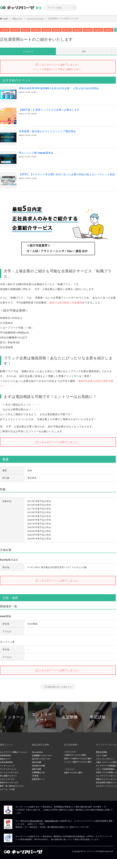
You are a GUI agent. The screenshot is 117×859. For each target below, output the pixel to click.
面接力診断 (36, 769)
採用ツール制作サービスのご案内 (77, 758)
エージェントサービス (9, 772)
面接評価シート (38, 779)
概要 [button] (84, 51)
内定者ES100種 (38, 766)
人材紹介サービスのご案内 (75, 755)
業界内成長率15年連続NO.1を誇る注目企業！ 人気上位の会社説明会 (59, 88)
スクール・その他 (7, 789)
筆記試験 (98, 717)
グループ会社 (101, 755)
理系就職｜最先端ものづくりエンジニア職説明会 (47, 131)
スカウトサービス (7, 779)
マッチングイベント (8, 769)
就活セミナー (5, 759)
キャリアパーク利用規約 (106, 766)
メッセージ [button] (28, 51)
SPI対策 (35, 776)
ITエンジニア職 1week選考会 (36, 152)
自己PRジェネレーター (41, 759)
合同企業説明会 (6, 762)
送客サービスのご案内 (73, 772)
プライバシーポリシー (105, 759)
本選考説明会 (5, 755)
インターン (14, 717)
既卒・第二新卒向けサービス (12, 786)
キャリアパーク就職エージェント (13, 752)
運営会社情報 (101, 752)
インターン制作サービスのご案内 (77, 762)
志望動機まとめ (38, 772)
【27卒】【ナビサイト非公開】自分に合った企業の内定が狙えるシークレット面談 (67, 174)
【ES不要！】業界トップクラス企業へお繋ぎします (49, 109)
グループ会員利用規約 (105, 769)
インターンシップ (7, 766)
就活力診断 (36, 762)
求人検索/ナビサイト (8, 776)
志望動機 (70, 717)
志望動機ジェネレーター (42, 755)
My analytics (37, 752)
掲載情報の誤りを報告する (59, 686)
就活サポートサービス (9, 782)
